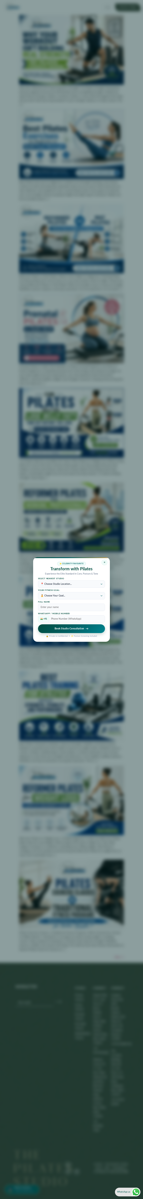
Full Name (44, 602)
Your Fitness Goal (49, 590)
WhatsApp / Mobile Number (54, 614)
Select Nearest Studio (51, 579)
